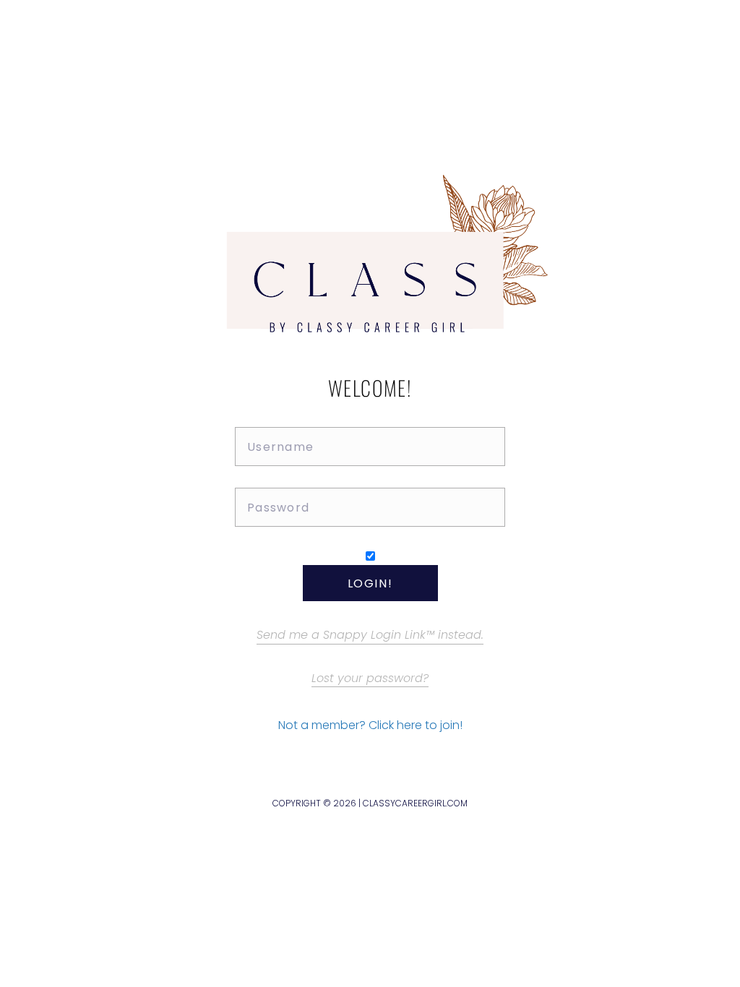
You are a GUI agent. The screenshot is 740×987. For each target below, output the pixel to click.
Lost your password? (370, 678)
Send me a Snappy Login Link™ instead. (370, 634)
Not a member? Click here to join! (370, 725)
